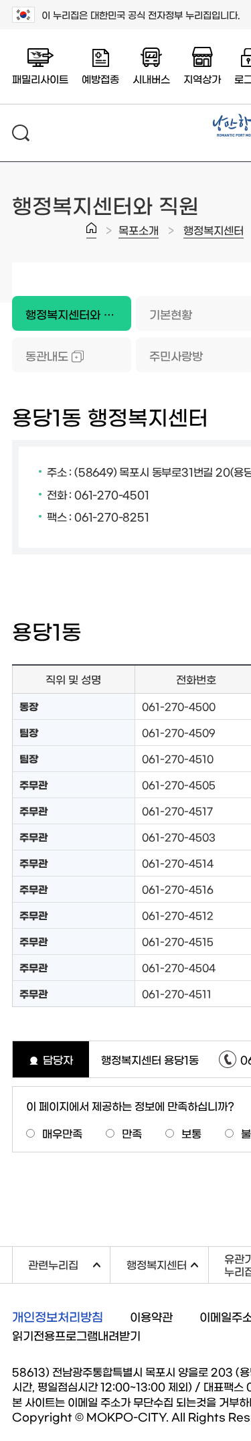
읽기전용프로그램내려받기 (76, 1335)
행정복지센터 (213, 229)
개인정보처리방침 (57, 1316)
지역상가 (202, 79)
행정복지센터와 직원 (68, 307)
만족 (132, 1133)
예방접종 (100, 79)
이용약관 (151, 1316)
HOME (91, 230)
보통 (191, 1133)
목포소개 (138, 229)
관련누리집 (69, 1263)
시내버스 (151, 79)
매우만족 (62, 1133)
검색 (20, 133)
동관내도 (40, 356)
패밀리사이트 (40, 79)
